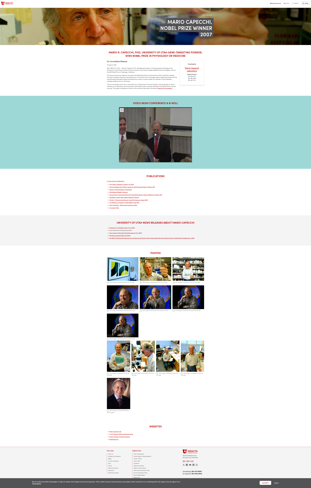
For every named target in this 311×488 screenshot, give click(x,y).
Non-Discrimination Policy (140, 473)
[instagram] (197, 465)
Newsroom (111, 470)
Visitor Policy (137, 461)
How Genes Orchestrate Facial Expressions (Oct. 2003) (125, 233)
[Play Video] (155, 135)
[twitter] (184, 465)
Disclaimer (136, 463)
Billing (109, 458)
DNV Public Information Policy (142, 470)
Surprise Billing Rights (139, 475)
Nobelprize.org (113, 439)
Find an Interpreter (113, 461)
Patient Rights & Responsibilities (142, 456)
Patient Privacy (138, 458)
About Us (110, 454)
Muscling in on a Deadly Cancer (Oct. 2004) (122, 228)
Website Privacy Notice (140, 468)
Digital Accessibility (139, 465)
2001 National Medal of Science (118, 192)
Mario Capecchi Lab (115, 431)
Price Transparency (139, 454)
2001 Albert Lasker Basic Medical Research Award (124, 197)
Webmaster (137, 477)
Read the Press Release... (165, 88)
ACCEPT (265, 483)
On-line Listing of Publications (115, 181)
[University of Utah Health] (7, 3)
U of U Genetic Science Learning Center (121, 434)
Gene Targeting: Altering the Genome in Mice (123, 205)
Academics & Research (114, 456)
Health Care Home (207, 15)
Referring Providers (113, 473)
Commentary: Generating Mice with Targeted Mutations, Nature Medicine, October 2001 (135, 195)
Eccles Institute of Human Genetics (119, 437)
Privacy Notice (36, 484)
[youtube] (190, 465)
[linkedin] (193, 465)
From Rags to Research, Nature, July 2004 (121, 184)
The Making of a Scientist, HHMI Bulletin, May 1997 (124, 202)
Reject (276, 483)
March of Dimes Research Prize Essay (120, 189)
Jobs (109, 463)
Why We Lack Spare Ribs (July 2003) (119, 235)
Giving (110, 465)
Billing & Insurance (275, 3)
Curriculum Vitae (114, 208)
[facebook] (187, 465)
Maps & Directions (113, 468)
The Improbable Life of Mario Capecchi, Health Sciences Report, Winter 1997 (132, 187)
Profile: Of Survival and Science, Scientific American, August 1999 (128, 200)
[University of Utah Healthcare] (193, 451)
